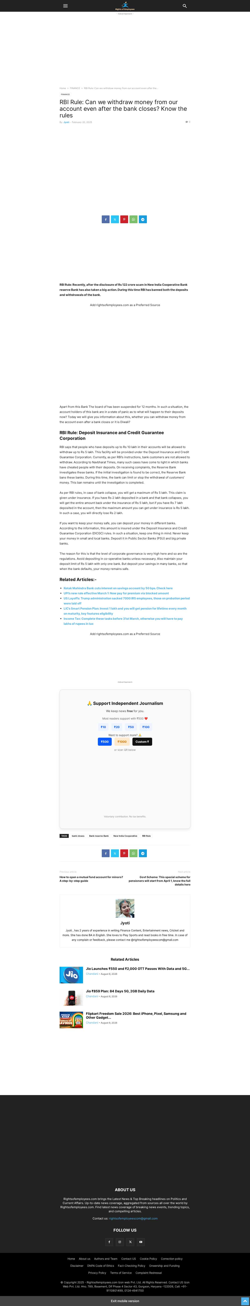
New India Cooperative (125, 836)
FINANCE (75, 88)
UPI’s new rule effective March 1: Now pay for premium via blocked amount (116, 593)
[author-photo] (125, 917)
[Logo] (125, 1178)
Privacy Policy (97, 1272)
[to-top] (245, 1299)
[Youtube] (141, 1242)
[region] (125, 53)
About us (84, 1258)
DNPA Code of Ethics (100, 1265)
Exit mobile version (125, 1301)
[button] (65, 6)
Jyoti (66, 122)
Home (63, 88)
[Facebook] (106, 219)
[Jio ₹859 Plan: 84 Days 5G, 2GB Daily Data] (71, 998)
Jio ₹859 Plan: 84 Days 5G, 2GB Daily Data (120, 991)
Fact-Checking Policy (131, 1265)
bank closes (78, 836)
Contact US (128, 1258)
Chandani (92, 973)
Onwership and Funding (164, 1265)
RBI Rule (146, 836)
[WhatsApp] (133, 219)
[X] (115, 219)
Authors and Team (105, 1258)
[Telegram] (143, 219)
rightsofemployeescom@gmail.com (133, 1218)
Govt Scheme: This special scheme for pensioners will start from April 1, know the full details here (159, 880)
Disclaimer (76, 1265)
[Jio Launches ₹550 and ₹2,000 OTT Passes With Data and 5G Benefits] (71, 975)
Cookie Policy (148, 1258)
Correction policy (172, 1258)
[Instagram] (120, 1242)
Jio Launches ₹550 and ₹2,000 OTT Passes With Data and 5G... (138, 969)
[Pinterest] (124, 219)
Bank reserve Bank (99, 836)
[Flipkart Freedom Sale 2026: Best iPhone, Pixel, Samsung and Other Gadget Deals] (71, 1020)
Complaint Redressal (149, 1272)
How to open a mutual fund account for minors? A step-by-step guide (91, 878)
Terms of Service (121, 1272)
